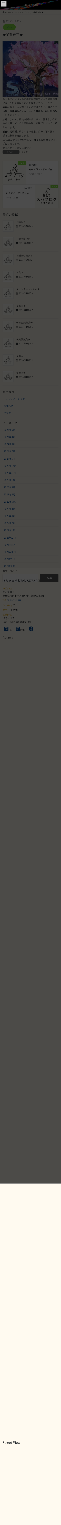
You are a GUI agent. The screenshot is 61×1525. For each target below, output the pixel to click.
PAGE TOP (56, 1308)
